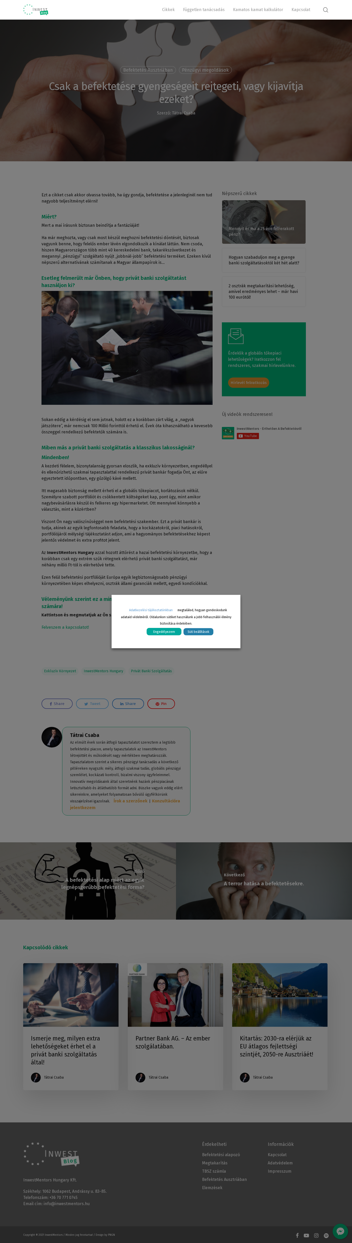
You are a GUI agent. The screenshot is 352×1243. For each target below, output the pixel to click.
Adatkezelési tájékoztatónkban (151, 610)
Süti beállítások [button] (198, 631)
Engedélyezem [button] (164, 631)
